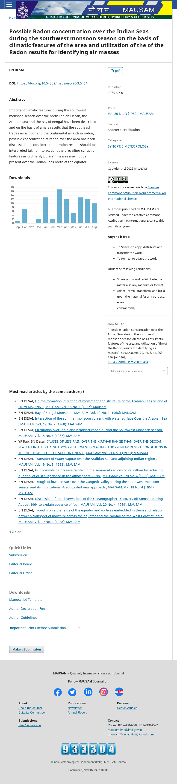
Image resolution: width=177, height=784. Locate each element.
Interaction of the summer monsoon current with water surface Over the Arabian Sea (101, 418)
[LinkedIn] (88, 695)
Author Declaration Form (28, 608)
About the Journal (30, 708)
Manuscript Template (25, 599)
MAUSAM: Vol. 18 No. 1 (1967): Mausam (75, 407)
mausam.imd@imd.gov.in (125, 730)
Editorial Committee (31, 712)
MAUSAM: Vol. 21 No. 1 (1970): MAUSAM (117, 453)
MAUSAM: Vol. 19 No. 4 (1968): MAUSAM (105, 412)
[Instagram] (104, 695)
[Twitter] (72, 695)
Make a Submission (26, 649)
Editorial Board (20, 564)
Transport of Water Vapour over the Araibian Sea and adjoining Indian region (95, 458)
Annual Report (77, 712)
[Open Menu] (9, 4)
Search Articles (127, 708)
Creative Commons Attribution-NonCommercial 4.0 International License (137, 193)
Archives (29, 17)
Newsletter (75, 708)
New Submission (29, 725)
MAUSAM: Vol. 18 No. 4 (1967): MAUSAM (49, 435)
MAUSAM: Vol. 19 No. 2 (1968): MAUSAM (51, 424)
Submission (18, 555)
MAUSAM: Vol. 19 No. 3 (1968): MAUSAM (49, 464)
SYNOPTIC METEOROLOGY (128, 146)
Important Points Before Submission (38, 628)
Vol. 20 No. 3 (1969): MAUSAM (61, 17)
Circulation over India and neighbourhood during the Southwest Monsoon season (99, 430)
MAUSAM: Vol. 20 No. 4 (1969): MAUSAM (134, 476)
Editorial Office (20, 573)
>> (19, 531)
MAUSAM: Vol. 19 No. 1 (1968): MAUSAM (49, 522)
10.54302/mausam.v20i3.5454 (128, 362)
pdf (117, 71)
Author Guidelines (23, 617)
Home (13, 17)
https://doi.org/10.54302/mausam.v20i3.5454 (52, 83)
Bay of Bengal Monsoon (53, 412)
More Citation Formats (126, 371)
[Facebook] (57, 695)
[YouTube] (119, 695)
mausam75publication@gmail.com (131, 734)
